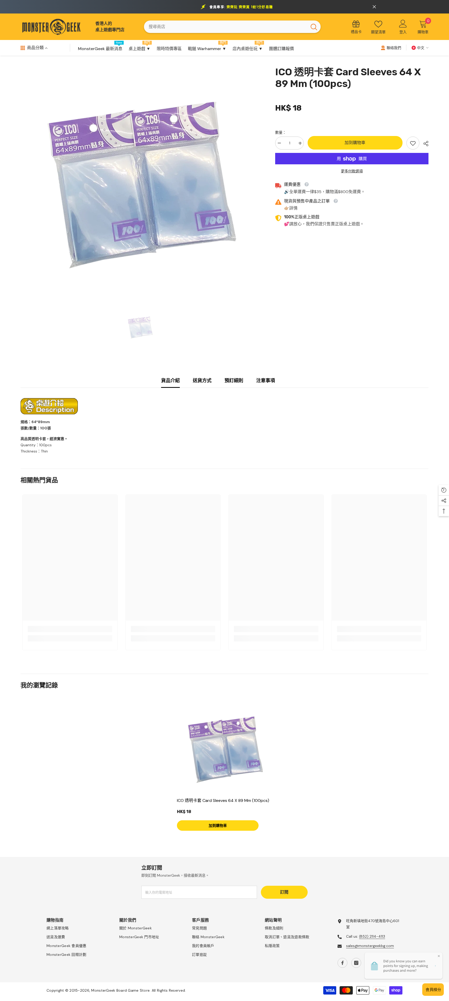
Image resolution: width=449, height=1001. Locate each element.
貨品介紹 (170, 380)
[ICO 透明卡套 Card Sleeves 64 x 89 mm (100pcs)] (224, 747)
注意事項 (265, 380)
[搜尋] (232, 27)
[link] (412, 143)
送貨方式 (202, 380)
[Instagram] (356, 963)
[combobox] (225, 27)
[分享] (423, 143)
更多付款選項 (352, 171)
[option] (140, 178)
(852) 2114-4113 (372, 936)
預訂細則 (233, 380)
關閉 (374, 7)
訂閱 (284, 892)
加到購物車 (355, 143)
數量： (280, 132)
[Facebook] (342, 963)
